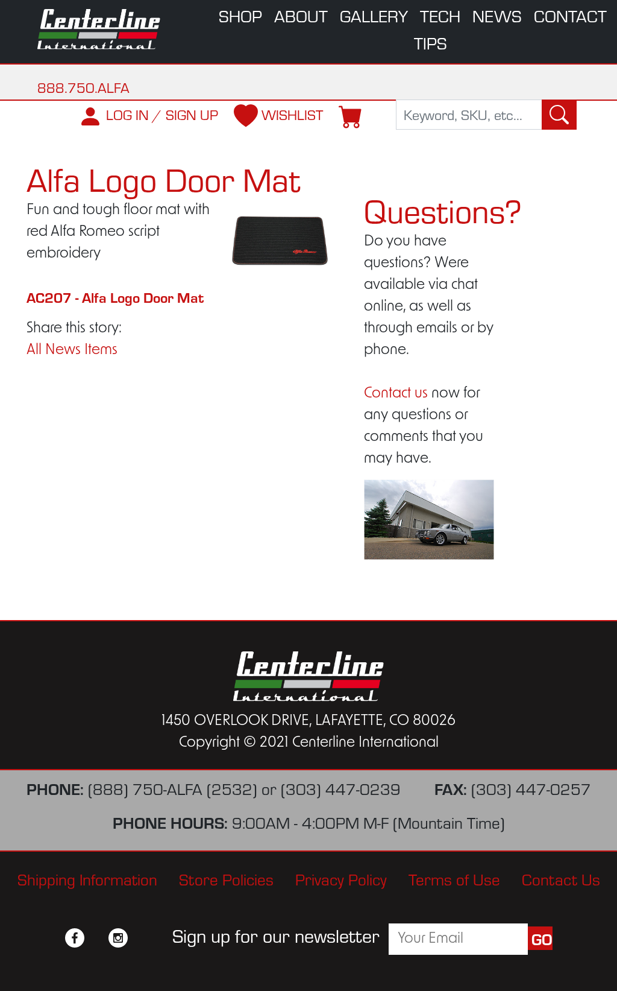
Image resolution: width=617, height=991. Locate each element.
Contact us (396, 394)
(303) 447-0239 (341, 788)
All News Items (72, 350)
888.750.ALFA (83, 87)
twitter (96, 938)
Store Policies (226, 878)
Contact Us (561, 878)
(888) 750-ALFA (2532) (172, 788)
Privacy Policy (341, 878)
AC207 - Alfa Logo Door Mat (115, 297)
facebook (74, 938)
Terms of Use (454, 878)
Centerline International (99, 29)
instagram (118, 938)
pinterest (139, 938)
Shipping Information (87, 878)
